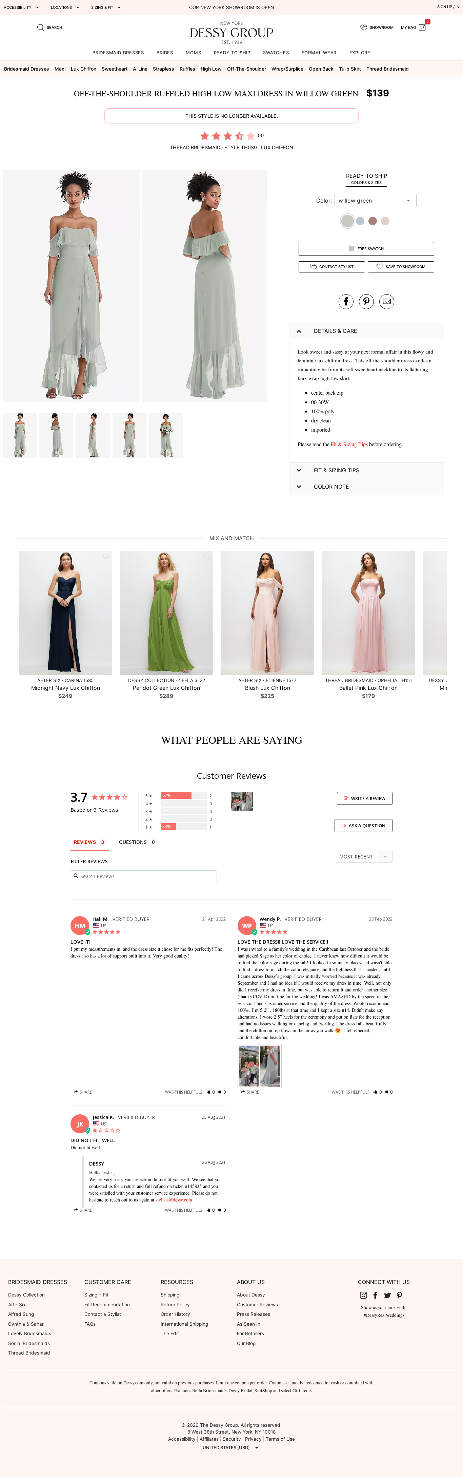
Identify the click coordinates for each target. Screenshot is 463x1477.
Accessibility (182, 1439)
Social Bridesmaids (29, 1343)
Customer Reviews (257, 1304)
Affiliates (209, 1439)
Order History (175, 1314)
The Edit (170, 1333)
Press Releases (253, 1314)
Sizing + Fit (96, 1295)
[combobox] (370, 200)
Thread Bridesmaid (29, 1353)
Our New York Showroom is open (231, 7)
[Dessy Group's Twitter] (390, 1295)
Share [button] (85, 1092)
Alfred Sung (21, 1314)
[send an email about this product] (386, 301)
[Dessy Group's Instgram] (366, 1295)
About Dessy (251, 1295)
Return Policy (175, 1304)
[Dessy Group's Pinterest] (402, 1295)
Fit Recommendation (107, 1304)
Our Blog (246, 1343)
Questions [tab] (133, 842)
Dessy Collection (26, 1295)
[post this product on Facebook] (346, 301)
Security (232, 1439)
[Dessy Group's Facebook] (378, 1295)
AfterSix (16, 1304)
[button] (72, 287)
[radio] (204, 135)
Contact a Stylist (102, 1314)
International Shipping (184, 1324)
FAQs (90, 1324)
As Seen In (248, 1324)
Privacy (253, 1439)
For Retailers (250, 1333)
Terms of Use (280, 1439)
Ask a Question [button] (367, 825)
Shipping (170, 1295)
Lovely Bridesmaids (29, 1333)
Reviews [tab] (85, 842)
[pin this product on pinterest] (366, 301)
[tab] (366, 178)
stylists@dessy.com (174, 1199)
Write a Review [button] (368, 798)
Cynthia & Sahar (26, 1324)
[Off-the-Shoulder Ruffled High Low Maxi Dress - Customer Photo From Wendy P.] (242, 801)
